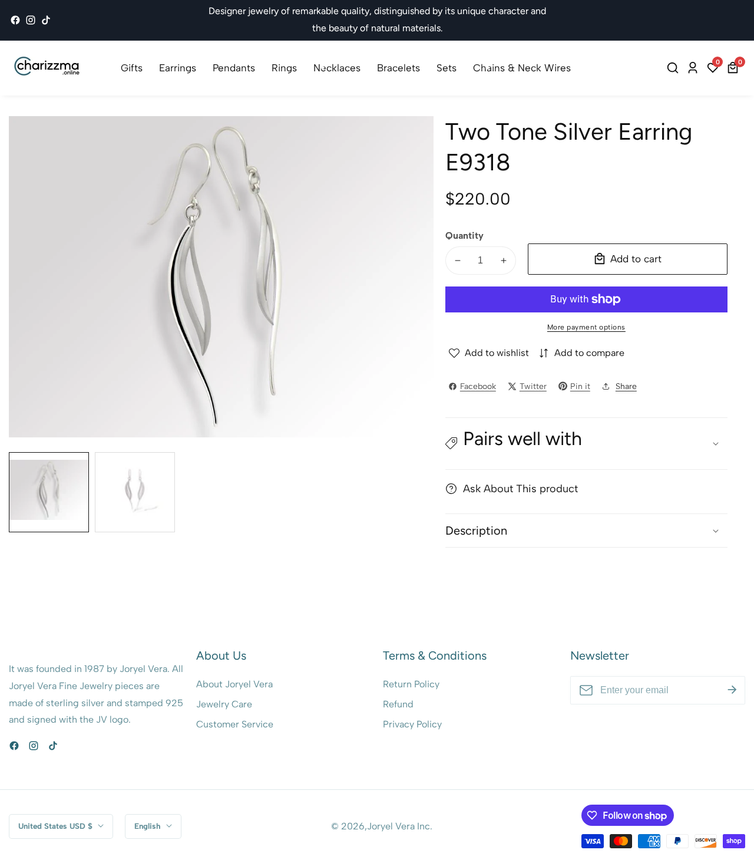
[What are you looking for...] (674, 68)
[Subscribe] (732, 690)
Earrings (177, 68)
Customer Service (234, 724)
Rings (284, 68)
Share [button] (626, 386)
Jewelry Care (224, 704)
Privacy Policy (412, 724)
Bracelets (398, 68)
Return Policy (411, 684)
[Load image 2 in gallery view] (135, 492)
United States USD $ (56, 826)
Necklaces (337, 68)
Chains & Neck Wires (522, 68)
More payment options (586, 327)
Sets (446, 68)
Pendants (234, 68)
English (148, 826)
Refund (398, 704)
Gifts (132, 68)
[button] (586, 443)
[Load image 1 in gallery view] (49, 492)
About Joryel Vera (234, 684)
